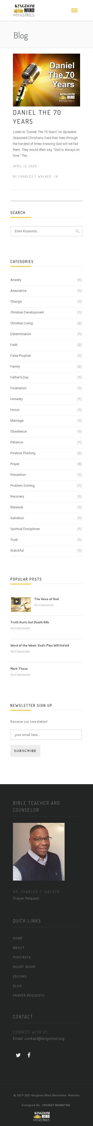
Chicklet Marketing (56, 1105)
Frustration (18, 388)
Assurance (18, 291)
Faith (14, 345)
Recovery (17, 496)
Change (16, 301)
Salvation (17, 518)
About (19, 948)
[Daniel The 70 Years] (46, 80)
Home (18, 938)
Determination (20, 334)
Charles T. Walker (34, 176)
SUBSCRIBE (25, 751)
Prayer (14, 464)
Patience (16, 442)
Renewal (16, 507)
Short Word (24, 967)
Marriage (17, 421)
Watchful (17, 550)
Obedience (18, 431)
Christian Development (27, 312)
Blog (17, 986)
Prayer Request (26, 898)
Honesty (16, 399)
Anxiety (15, 280)
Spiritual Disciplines (25, 529)
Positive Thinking (22, 453)
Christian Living (21, 323)
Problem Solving (22, 485)
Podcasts (22, 957)
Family (15, 366)
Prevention (18, 475)
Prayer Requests (28, 995)
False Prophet (20, 356)
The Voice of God (46, 599)
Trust (14, 540)
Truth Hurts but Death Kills (29, 622)
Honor (15, 410)
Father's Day (19, 377)
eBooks (20, 976)
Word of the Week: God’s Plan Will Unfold (39, 645)
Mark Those (19, 668)
